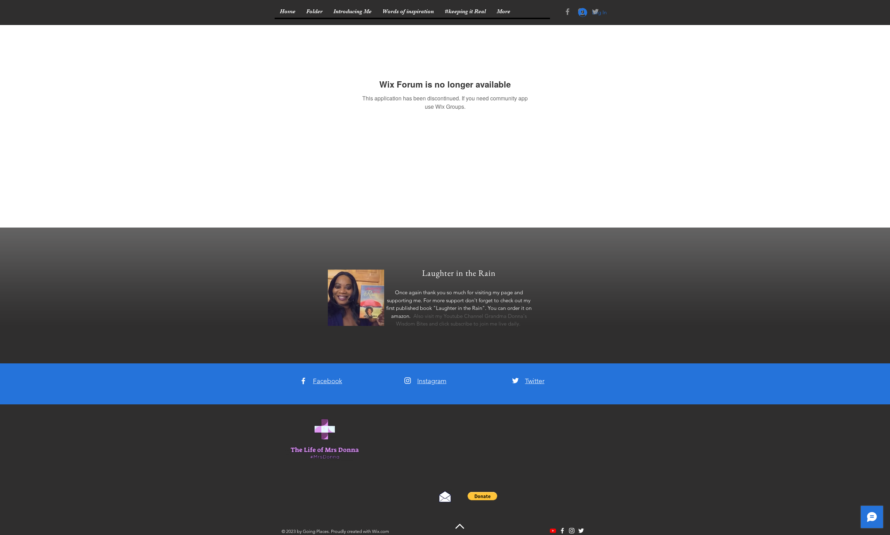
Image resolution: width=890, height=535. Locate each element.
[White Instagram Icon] (407, 380)
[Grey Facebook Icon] (567, 11)
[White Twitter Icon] (515, 380)
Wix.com (380, 531)
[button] (482, 496)
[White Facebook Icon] (303, 381)
